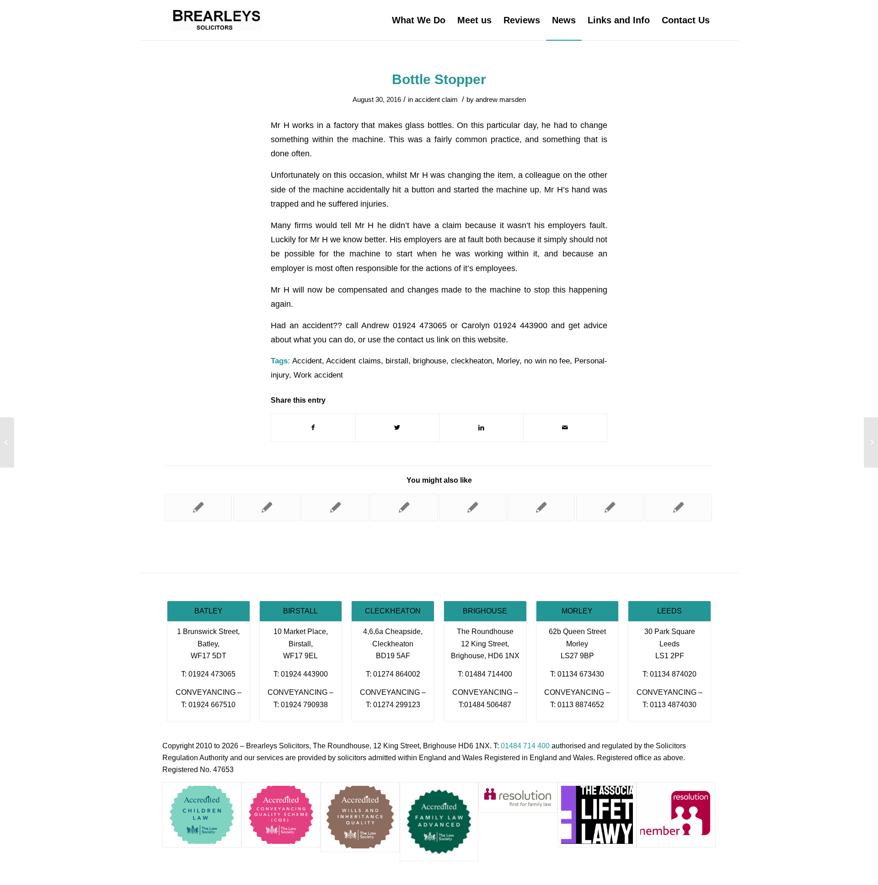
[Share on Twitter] (397, 428)
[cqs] (281, 815)
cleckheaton (471, 361)
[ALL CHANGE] (198, 507)
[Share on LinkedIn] (481, 428)
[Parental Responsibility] (609, 507)
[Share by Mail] (565, 428)
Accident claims (353, 361)
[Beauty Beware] (472, 507)
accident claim (436, 99)
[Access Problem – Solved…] (335, 507)
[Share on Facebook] (313, 428)
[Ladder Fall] (7, 442)
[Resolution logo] (676, 815)
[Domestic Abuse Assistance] (266, 507)
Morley (508, 361)
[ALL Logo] (597, 815)
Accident (307, 361)
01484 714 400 (525, 746)
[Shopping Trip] (404, 507)
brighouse (429, 361)
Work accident (318, 375)
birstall (396, 361)
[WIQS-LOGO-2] (360, 817)
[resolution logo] (517, 797)
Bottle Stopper (439, 79)
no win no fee (547, 361)
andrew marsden (501, 99)
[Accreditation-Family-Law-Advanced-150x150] (439, 821)
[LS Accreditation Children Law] (201, 815)
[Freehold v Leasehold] (678, 507)
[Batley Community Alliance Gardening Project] (541, 507)
